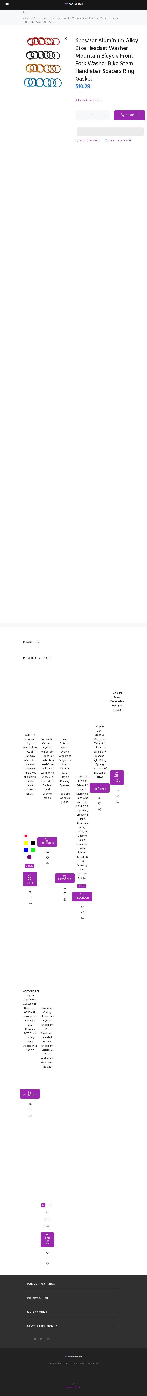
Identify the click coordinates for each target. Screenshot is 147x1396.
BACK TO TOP (73, 1388)
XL (47, 1212)
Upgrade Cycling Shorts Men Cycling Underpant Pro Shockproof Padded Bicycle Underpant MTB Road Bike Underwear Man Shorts (47, 1035)
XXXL (46, 1226)
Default (81, 886)
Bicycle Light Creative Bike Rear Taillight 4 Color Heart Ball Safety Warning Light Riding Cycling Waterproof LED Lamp (100, 749)
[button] (110, 128)
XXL (47, 1219)
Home (26, 12)
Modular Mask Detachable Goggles (117, 699)
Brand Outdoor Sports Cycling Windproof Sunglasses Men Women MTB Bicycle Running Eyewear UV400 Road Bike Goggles (65, 768)
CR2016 (29, 866)
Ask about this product (88, 100)
